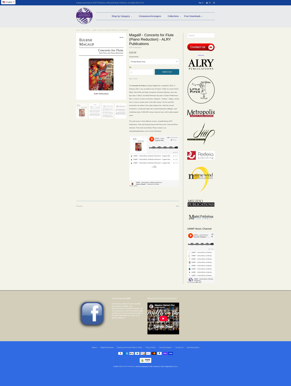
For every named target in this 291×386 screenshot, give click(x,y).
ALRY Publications (135, 47)
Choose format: (134, 57)
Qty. (130, 67)
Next (177, 206)
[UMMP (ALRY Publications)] (84, 23)
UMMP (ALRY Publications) (126, 366)
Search (94, 347)
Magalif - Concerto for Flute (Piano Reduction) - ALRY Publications (110, 30)
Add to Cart (167, 72)
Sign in (201, 2)
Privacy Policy (151, 347)
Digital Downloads (106, 347)
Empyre (175, 366)
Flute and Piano (86, 30)
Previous (79, 206)
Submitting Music (193, 347)
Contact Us (179, 347)
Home (77, 30)
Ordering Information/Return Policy (129, 347)
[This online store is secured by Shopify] (145, 362)
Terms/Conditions (165, 347)
